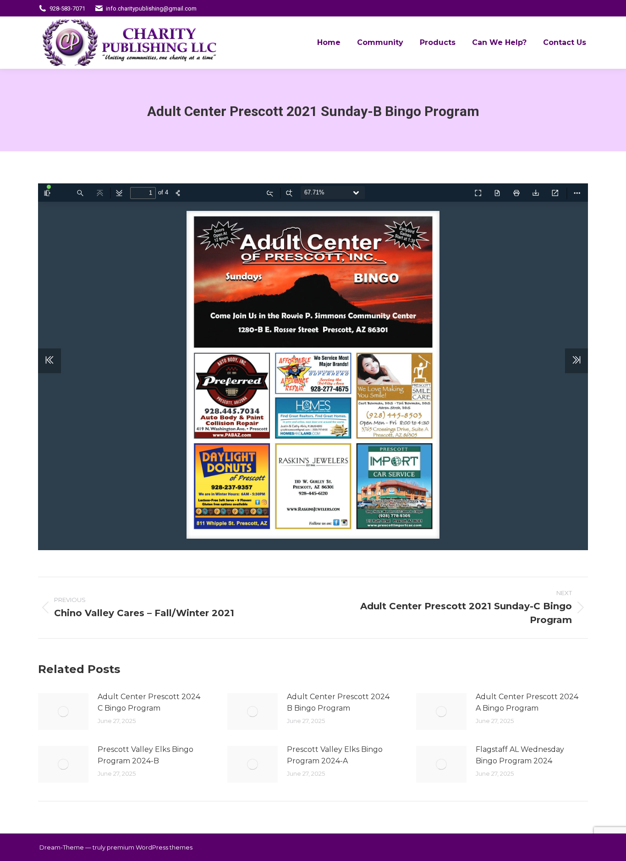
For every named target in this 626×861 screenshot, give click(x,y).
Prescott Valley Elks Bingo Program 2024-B (145, 755)
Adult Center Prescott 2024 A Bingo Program (527, 702)
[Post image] (63, 711)
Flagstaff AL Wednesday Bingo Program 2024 (520, 755)
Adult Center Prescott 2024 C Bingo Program (149, 702)
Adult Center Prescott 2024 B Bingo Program (338, 702)
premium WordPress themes (149, 847)
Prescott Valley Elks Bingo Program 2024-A (335, 755)
